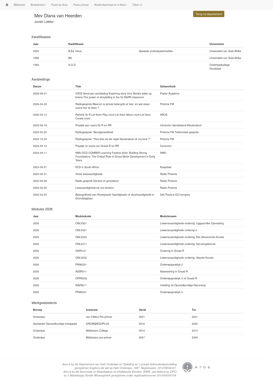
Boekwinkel (37, 5)
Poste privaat (81, 5)
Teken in (137, 5)
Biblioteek (19, 5)
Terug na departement (209, 14)
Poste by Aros (59, 5)
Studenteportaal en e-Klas (109, 5)
